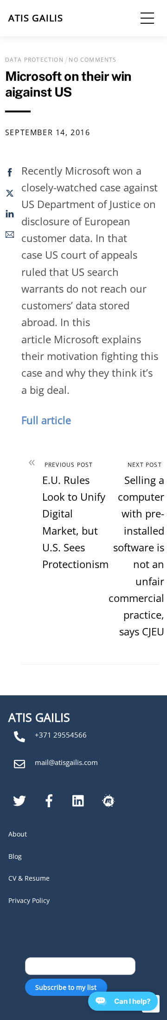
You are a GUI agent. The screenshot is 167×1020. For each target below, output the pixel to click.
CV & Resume (29, 878)
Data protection (34, 60)
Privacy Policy (29, 900)
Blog (15, 856)
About (17, 834)
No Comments (92, 60)
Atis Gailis (35, 18)
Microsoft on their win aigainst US (68, 83)
